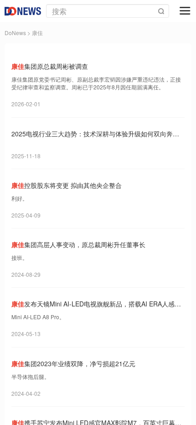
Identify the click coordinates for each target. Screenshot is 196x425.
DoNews (15, 32)
